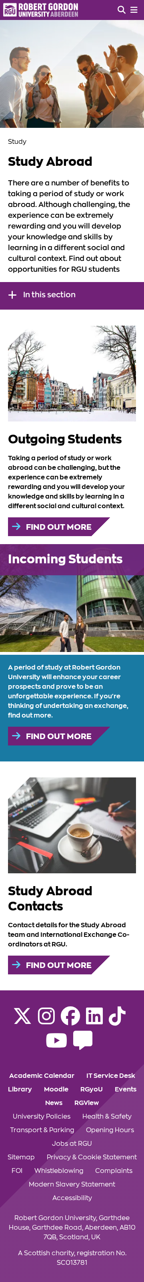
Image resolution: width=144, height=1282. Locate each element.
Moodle (56, 1089)
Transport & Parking (42, 1130)
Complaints (113, 1171)
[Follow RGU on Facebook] (70, 1021)
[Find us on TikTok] (117, 1021)
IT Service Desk (110, 1076)
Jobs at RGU (72, 1144)
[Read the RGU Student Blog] (82, 1045)
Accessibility (72, 1198)
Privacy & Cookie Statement (92, 1157)
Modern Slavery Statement (72, 1184)
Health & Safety (107, 1116)
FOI (17, 1171)
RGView (86, 1103)
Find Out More (58, 527)
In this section (49, 294)
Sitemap (21, 1157)
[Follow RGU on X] (22, 1021)
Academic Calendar (41, 1076)
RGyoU (91, 1089)
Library (20, 1089)
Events (125, 1089)
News (53, 1103)
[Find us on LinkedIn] (94, 1021)
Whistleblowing (58, 1171)
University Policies (41, 1116)
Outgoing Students (65, 439)
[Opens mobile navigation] (134, 10)
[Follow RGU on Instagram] (46, 1021)
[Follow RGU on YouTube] (56, 1045)
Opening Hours (110, 1130)
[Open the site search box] (121, 10)
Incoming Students (65, 559)
